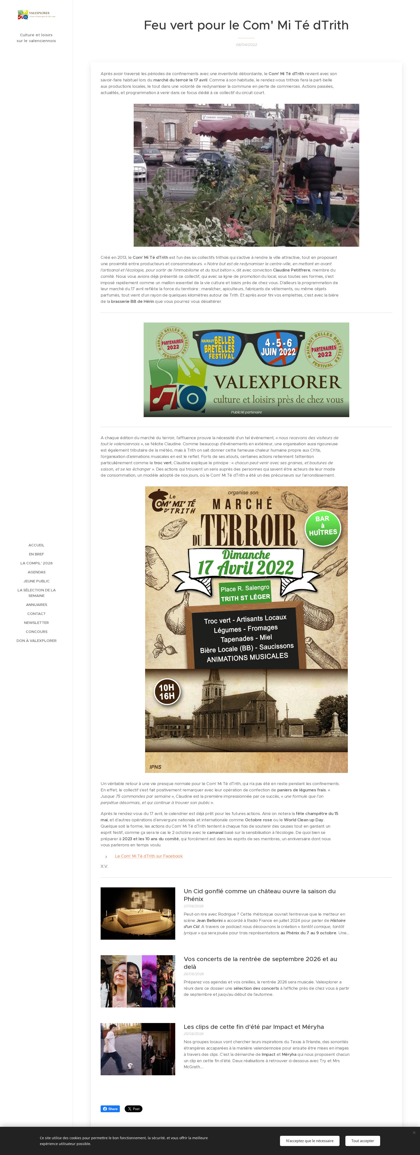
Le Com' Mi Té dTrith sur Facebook (149, 856)
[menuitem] (36, 545)
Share (112, 1109)
